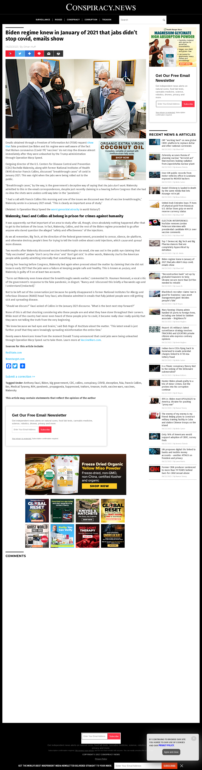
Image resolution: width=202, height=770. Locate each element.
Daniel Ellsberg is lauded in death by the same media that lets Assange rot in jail (179, 191)
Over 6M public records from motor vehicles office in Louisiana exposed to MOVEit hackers (178, 176)
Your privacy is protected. (22, 439)
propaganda (56, 386)
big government (59, 382)
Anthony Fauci (32, 382)
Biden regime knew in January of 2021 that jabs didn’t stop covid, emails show (178, 262)
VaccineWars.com (91, 340)
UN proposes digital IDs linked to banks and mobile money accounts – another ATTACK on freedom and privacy (179, 454)
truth (104, 386)
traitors (84, 386)
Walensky (11, 390)
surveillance (43, 20)
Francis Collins (133, 382)
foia (121, 382)
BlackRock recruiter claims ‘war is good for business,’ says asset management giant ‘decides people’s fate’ (179, 296)
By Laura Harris (179, 461)
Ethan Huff (30, 46)
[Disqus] (76, 599)
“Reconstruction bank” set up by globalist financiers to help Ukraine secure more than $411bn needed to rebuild (179, 278)
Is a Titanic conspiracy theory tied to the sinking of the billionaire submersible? (179, 369)
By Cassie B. (178, 286)
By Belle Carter (179, 182)
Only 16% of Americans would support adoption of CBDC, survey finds (179, 437)
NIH (33, 386)
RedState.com (14, 352)
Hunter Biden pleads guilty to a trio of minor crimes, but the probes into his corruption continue (177, 385)
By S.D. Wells (178, 253)
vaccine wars (115, 386)
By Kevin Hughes (179, 322)
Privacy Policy (101, 759)
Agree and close (171, 752)
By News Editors (179, 197)
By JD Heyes (178, 304)
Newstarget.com (15, 358)
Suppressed (72, 386)
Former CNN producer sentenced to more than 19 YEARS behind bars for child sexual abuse (179, 470)
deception (112, 382)
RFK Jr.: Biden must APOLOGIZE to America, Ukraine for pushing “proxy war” (179, 402)
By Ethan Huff (178, 149)
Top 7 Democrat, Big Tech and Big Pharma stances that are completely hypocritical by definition (178, 245)
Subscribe (169, 765)
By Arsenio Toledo (180, 167)
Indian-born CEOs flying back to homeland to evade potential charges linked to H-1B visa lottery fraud (178, 352)
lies (7, 386)
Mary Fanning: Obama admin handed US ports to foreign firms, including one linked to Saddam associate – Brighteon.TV (179, 314)
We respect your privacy (84, 750)
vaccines (129, 386)
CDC (71, 382)
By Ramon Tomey (180, 408)
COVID (101, 382)
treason (106, 20)
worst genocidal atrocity (65, 209)
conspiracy (73, 20)
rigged (58, 20)
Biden (45, 382)
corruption (91, 20)
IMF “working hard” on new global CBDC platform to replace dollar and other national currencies (179, 143)
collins (79, 382)
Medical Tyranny (20, 386)
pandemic (42, 386)
